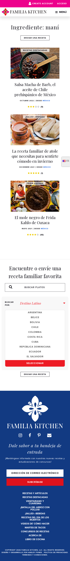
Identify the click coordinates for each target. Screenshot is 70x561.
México (46, 100)
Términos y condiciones (34, 555)
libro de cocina (35, 539)
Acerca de (35, 535)
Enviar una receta (35, 37)
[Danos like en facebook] (30, 435)
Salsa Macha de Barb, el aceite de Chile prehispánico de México (35, 89)
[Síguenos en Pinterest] (39, 435)
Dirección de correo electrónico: (35, 473)
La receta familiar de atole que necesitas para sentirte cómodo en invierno (35, 156)
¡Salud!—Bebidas (35, 513)
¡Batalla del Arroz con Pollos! (35, 508)
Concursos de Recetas (35, 531)
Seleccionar (35, 363)
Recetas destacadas (35, 497)
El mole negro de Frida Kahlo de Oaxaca (35, 220)
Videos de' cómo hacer (35, 523)
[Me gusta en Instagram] (20, 435)
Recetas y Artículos (35, 493)
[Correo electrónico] (49, 435)
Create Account (42, 3)
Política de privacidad (56, 552)
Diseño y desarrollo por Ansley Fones (22, 552)
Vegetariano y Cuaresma (35, 502)
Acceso (62, 3)
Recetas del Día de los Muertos (35, 518)
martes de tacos (35, 527)
